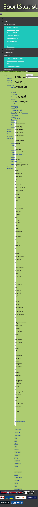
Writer (16, 107)
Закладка (17, 435)
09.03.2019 (18, 110)
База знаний (10, 138)
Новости (25, 113)
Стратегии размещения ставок (14, 143)
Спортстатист (20, 421)
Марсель (17, 432)
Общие (16, 116)
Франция (17, 118)
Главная (9, 78)
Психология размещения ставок (14, 150)
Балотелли (17, 430)
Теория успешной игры (14, 162)
